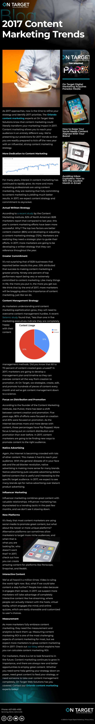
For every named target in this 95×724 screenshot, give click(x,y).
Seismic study (10, 317)
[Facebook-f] (9, 718)
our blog (32, 646)
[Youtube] (15, 718)
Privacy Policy (89, 719)
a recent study (25, 213)
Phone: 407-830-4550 (11, 709)
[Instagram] (3, 718)
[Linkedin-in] (21, 718)
